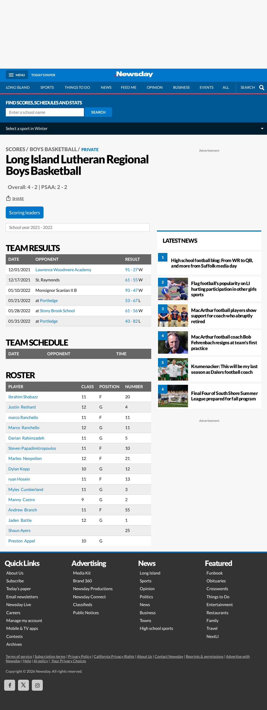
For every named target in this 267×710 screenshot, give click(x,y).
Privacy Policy (79, 656)
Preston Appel (21, 540)
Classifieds (82, 604)
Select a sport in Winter (26, 128)
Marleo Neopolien (25, 458)
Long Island (18, 87)
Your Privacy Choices (68, 661)
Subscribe (15, 580)
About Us (14, 572)
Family (213, 620)
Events (206, 87)
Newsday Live (18, 604)
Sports (47, 87)
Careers (13, 612)
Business (181, 87)
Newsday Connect (89, 596)
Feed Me (128, 87)
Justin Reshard (22, 406)
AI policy (41, 661)
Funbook (215, 572)
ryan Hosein (19, 478)
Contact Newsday (169, 656)
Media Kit (82, 572)
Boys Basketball (53, 149)
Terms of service (19, 656)
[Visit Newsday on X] (23, 685)
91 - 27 (131, 269)
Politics (146, 596)
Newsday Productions (93, 588)
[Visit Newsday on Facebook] (9, 685)
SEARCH (248, 87)
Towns (145, 620)
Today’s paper (18, 588)
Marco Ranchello (23, 427)
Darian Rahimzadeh (26, 437)
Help (27, 661)
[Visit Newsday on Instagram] (37, 685)
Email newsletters (22, 596)
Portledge (49, 300)
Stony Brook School (57, 310)
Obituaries (216, 580)
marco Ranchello (23, 417)
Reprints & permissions (204, 656)
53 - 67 (131, 300)
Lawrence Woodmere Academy (63, 269)
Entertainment (220, 604)
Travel (212, 628)
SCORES (15, 149)
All (226, 87)
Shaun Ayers (19, 530)
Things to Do (218, 596)
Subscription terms (50, 656)
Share (18, 199)
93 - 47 (131, 290)
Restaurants (217, 612)
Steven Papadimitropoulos (32, 448)
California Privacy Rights (114, 656)
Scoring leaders (24, 212)
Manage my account (24, 620)
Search (98, 112)
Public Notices (86, 612)
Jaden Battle (20, 520)
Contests (14, 636)
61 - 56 (131, 310)
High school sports (156, 628)
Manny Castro (22, 499)
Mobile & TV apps (22, 628)
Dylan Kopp (19, 468)
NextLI (213, 636)
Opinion (155, 87)
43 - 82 (131, 320)
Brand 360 (82, 580)
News (106, 87)
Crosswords (217, 588)
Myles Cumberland (25, 489)
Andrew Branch (23, 509)
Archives (14, 644)
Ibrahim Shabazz (23, 396)
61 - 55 (131, 279)
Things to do (77, 87)
